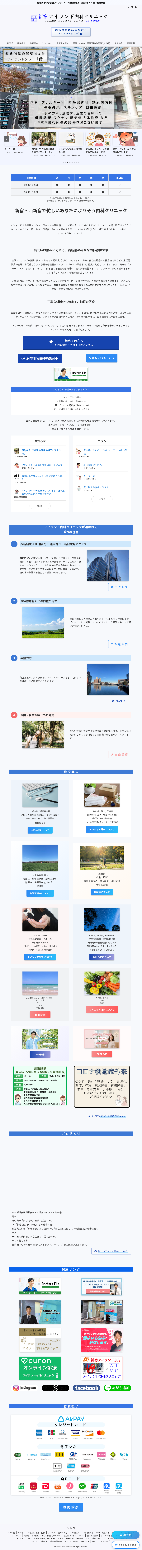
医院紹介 (11, 1532)
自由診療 (70, 1538)
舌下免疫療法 (92, 1535)
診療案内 (75, 1532)
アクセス (51, 1532)
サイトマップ (104, 1541)
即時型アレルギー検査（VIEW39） (46, 1535)
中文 (94, 1541)
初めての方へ (63, 1532)
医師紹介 (21, 1532)
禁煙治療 (96, 1538)
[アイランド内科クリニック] (71, 17)
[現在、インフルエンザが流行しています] (16, 466)
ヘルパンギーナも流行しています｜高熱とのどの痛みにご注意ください (43, 492)
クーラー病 (89, 476)
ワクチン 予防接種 (39, 1541)
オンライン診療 (71, 1541)
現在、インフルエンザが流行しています (42, 464)
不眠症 (60, 1538)
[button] (63, 162)
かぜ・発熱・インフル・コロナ (109, 1532)
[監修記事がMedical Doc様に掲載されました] (16, 477)
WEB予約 (125, 1535)
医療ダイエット (82, 1538)
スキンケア (18, 1538)
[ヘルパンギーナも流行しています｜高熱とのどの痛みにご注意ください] (16, 492)
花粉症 (26, 1535)
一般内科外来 (87, 1532)
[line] (136, 7)
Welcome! (85, 1541)
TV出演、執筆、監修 (36, 1532)
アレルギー (16, 1535)
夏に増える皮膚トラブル (95, 487)
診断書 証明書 (56, 1541)
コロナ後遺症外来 (109, 1538)
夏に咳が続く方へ (92, 464)
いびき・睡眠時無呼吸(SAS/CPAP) (40, 1538)
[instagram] (132, 7)
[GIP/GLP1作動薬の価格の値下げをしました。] (16, 451)
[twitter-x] (128, 7)
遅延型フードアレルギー (74, 1535)
